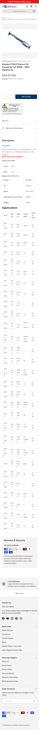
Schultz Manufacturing (9, 61)
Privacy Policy (7, 669)
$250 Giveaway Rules (10, 681)
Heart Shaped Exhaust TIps (12, 650)
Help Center (8, 42)
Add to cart (26, 97)
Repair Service (7, 630)
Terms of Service (8, 673)
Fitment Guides (7, 638)
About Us (5, 661)
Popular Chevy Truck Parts (11, 646)
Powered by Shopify (24, 725)
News (4, 642)
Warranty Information (10, 677)
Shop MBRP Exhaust (24, 1)
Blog (5, 35)
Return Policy (7, 665)
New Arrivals (9, 28)
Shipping (5, 79)
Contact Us (6, 634)
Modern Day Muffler (12, 725)
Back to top (20, 593)
